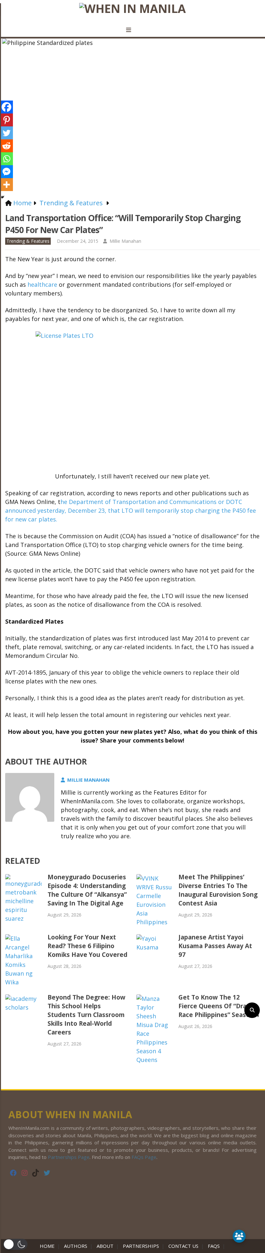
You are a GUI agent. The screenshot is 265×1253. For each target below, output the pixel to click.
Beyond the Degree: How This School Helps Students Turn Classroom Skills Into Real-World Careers (86, 1014)
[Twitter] (6, 132)
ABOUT (105, 1246)
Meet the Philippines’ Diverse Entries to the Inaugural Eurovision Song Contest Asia (218, 890)
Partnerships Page (69, 1157)
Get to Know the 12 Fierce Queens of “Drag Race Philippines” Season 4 (218, 1006)
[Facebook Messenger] (6, 171)
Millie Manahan (125, 241)
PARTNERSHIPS (141, 1246)
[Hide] (2, 197)
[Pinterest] (6, 119)
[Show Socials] (239, 1236)
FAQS (213, 1246)
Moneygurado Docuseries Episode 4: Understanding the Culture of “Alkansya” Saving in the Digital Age (87, 890)
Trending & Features (27, 241)
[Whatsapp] (6, 158)
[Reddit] (6, 145)
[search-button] (252, 1010)
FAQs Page (144, 1157)
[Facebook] (6, 107)
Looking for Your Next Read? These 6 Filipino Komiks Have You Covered (87, 946)
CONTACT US (183, 1246)
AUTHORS (75, 1246)
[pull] (132, 30)
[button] (15, 1244)
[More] (6, 184)
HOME (48, 1246)
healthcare (43, 284)
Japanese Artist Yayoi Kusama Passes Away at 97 (215, 946)
